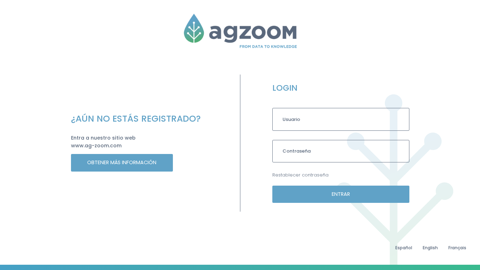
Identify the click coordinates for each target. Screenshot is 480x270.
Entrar (341, 194)
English (430, 248)
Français (457, 248)
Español (403, 248)
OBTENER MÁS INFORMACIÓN (121, 162)
